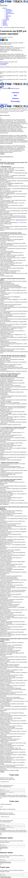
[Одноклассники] (5, 40)
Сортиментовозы (10, 13)
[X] (3, 40)
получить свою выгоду (5, 862)
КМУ (7, 17)
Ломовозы (8, 9)
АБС (7, 14)
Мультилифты (9, 10)
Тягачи (7, 18)
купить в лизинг (4, 847)
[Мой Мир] (7, 40)
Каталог (5, 8)
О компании (6, 19)
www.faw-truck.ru (4, 63)
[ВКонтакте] (1, 40)
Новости (5, 23)
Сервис (4, 21)
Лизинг (5, 22)
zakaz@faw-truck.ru (20, 219)
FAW (1, 27)
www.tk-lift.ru (3, 64)
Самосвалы (8, 12)
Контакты (5, 25)
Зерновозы (8, 15)
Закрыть (2, 153)
